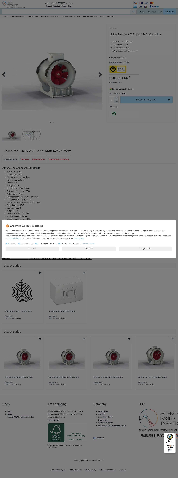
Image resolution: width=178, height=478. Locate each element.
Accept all (32, 249)
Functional (77, 243)
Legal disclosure (15, 238)
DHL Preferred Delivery (48, 243)
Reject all (89, 249)
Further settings (89, 243)
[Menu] (174, 434)
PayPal (64, 243)
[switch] (170, 450)
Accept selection (146, 249)
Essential (12, 243)
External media (27, 243)
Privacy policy (79, 238)
